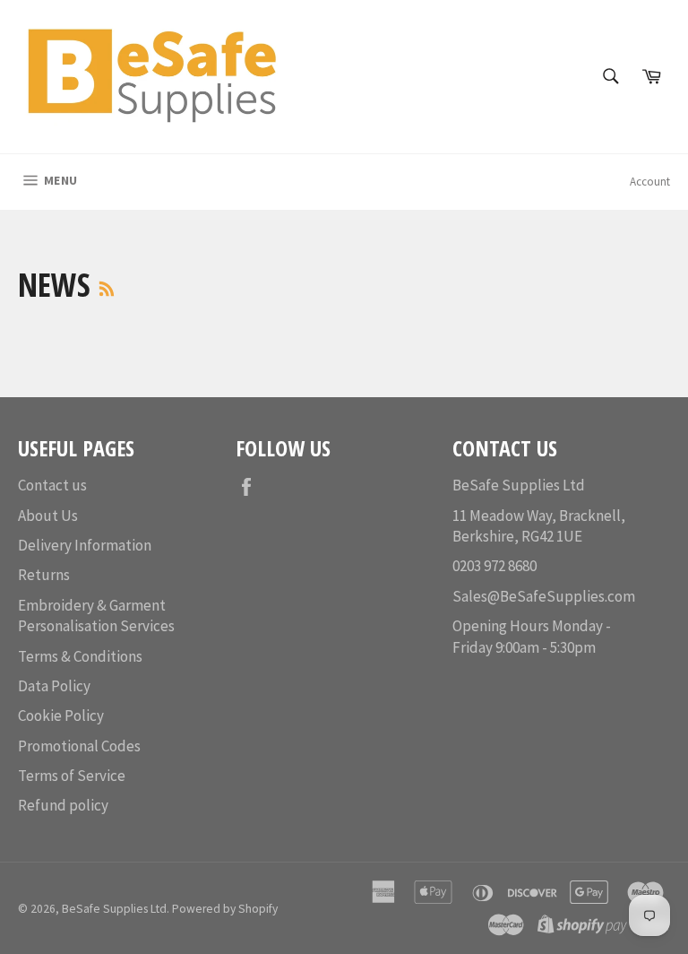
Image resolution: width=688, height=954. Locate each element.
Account (650, 181)
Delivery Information (84, 545)
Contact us (52, 485)
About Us (48, 515)
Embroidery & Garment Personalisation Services (96, 615)
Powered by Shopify (225, 908)
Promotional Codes (79, 746)
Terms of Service (71, 775)
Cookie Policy (61, 715)
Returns (44, 575)
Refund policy (63, 805)
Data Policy (54, 686)
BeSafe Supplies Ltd (114, 908)
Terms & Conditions (80, 656)
